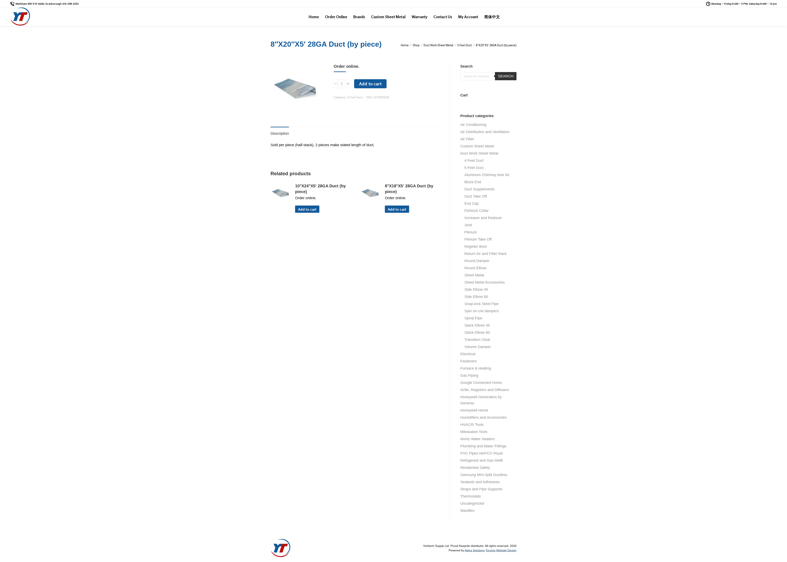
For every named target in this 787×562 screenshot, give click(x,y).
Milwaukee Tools (473, 432)
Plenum (470, 232)
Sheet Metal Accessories (484, 282)
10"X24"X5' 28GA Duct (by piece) (320, 189)
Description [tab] (280, 133)
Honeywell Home (474, 410)
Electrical (467, 354)
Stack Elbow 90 (477, 332)
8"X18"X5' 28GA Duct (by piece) (409, 189)
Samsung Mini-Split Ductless (483, 475)
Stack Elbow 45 (477, 325)
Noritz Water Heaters (477, 439)
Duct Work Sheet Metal (479, 153)
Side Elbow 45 (476, 289)
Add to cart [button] (307, 209)
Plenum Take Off (478, 239)
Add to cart (370, 83)
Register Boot (475, 246)
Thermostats (470, 496)
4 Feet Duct (473, 160)
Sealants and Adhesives (480, 482)
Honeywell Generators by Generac (481, 400)
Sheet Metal (474, 275)
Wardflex (467, 511)
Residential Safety (475, 468)
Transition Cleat (477, 340)
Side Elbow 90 (476, 297)
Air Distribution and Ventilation (485, 132)
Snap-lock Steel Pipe (481, 304)
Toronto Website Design (501, 550)
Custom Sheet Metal (477, 146)
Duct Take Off (475, 196)
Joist (468, 225)
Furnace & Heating (475, 368)
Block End (472, 182)
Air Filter (467, 139)
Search (505, 76)
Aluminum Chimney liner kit (486, 175)
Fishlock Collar (476, 211)
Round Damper (476, 261)
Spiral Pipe (473, 318)
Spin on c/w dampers (481, 311)
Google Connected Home (481, 383)
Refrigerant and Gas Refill (481, 460)
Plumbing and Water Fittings (483, 446)
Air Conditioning (473, 125)
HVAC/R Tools (472, 425)
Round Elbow (475, 268)
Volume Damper (477, 347)
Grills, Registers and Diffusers (484, 390)
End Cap (471, 203)
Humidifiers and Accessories (483, 417)
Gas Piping (469, 375)
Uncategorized (472, 503)
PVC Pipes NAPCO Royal (481, 453)
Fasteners (468, 361)
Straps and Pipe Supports (481, 489)
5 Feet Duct (354, 97)
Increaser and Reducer (483, 218)
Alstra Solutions (475, 550)
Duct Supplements (479, 189)
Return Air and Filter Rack (485, 254)
